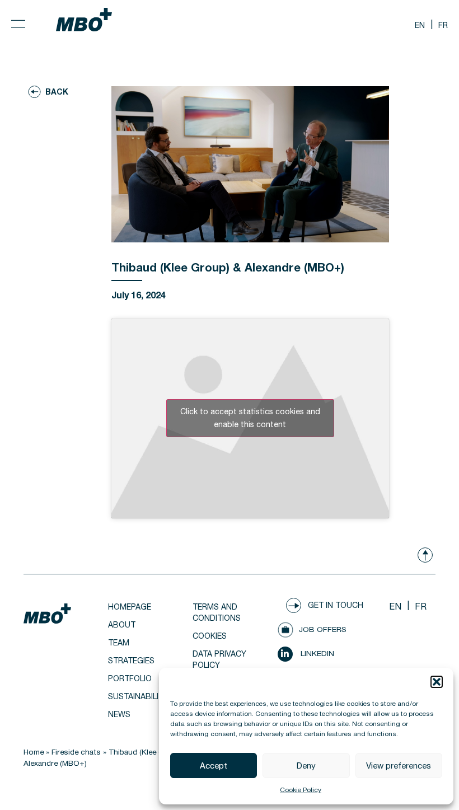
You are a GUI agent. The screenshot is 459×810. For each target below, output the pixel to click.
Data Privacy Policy (219, 659)
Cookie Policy (300, 790)
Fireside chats (76, 751)
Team (118, 642)
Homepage (129, 606)
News (119, 714)
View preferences (398, 765)
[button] (436, 681)
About (121, 624)
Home (34, 751)
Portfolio (130, 678)
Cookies (210, 635)
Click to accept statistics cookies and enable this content (250, 418)
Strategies (131, 660)
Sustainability (138, 696)
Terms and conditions (217, 612)
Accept (213, 765)
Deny (306, 765)
